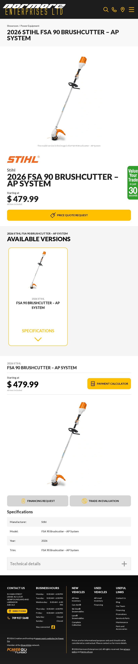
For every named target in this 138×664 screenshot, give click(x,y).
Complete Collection (76, 623)
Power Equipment (30, 25)
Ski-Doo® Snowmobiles (78, 610)
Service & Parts (123, 618)
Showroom (12, 25)
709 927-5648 (20, 617)
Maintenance (122, 622)
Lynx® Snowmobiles (78, 616)
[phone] (114, 9)
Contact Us (121, 598)
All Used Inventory (98, 599)
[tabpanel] (49, 607)
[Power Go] (36, 650)
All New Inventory (76, 599)
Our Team (120, 606)
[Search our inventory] (106, 9)
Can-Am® (76, 605)
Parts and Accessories (121, 627)
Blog (118, 602)
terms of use (87, 652)
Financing (98, 605)
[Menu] (131, 9)
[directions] (122, 9)
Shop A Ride (26, 645)
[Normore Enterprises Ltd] (34, 9)
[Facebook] (53, 627)
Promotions (121, 614)
